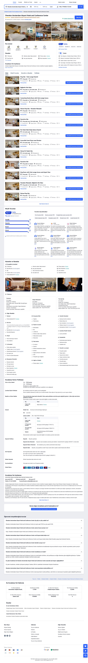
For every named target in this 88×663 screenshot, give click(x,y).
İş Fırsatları (33, 632)
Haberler (33, 629)
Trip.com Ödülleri (61, 629)
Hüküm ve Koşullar (35, 634)
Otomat (34, 350)
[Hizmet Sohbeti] (85, 655)
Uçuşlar (20, 2)
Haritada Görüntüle (63, 67)
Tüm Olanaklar (8, 60)
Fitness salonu (62, 266)
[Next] (82, 284)
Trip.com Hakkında (35, 627)
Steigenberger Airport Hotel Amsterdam (14, 608)
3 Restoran (9, 266)
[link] (61, 2)
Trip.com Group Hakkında (36, 641)
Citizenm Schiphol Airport (45, 608)
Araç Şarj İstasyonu (11, 332)
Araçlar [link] (35, 2)
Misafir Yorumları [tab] (15, 73)
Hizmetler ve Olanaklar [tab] (26, 73)
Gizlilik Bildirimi (34, 636)
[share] (85, 651)
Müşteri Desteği (7, 627)
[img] (20, 31)
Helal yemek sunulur (37, 335)
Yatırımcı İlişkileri (61, 627)
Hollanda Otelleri (45, 579)
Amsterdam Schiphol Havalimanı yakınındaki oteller (17, 616)
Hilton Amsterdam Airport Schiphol (31, 608)
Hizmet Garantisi (7, 629)
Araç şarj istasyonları (37, 268)
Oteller (14, 2)
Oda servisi (35, 337)
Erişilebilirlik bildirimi (35, 638)
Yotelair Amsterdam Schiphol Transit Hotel (15, 611)
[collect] (85, 646)
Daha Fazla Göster (9, 67)
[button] (40, 2)
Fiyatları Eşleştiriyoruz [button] (69, 18)
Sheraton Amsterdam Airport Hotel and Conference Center (26, 15)
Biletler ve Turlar (28, 2)
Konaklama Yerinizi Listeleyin (64, 634)
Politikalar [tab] (36, 73)
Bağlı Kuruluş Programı (62, 632)
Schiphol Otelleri (53, 579)
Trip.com (34, 579)
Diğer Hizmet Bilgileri (8, 632)
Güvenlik (60, 636)
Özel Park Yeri (10, 268)
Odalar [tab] (6, 73)
